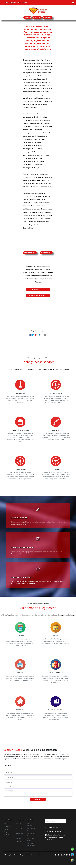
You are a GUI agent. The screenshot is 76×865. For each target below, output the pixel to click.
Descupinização (31, 839)
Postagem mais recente (30, 252)
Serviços (6, 829)
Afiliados (18, 838)
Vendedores (19, 824)
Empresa (13, 3)
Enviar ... (39, 799)
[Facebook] (30, 335)
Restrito (18, 841)
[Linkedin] (39, 335)
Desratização (30, 834)
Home (6, 3)
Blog (18, 3)
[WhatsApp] (42, 335)
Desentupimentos (30, 824)
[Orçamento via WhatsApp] (72, 849)
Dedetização (31, 829)
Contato (24, 3)
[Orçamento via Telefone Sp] (72, 854)
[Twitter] (33, 335)
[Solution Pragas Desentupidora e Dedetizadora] (38, 10)
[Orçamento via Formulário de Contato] (72, 860)
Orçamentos (19, 834)
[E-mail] (45, 335)
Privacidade (19, 829)
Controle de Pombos (31, 844)
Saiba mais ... (8, 766)
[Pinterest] (36, 335)
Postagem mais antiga (46, 252)
